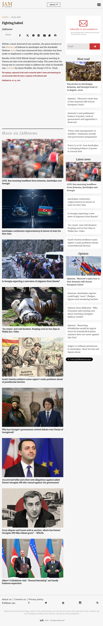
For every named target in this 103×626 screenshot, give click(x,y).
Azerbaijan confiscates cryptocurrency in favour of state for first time (31, 232)
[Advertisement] (32, 104)
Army (13, 50)
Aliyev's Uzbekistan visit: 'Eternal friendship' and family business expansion (30, 582)
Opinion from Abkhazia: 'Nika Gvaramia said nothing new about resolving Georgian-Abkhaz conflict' (82, 312)
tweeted (10, 68)
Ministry (10, 47)
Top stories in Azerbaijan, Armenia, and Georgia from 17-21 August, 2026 (83, 87)
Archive (6, 17)
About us (7, 599)
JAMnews (7, 29)
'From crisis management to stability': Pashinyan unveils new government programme (82, 133)
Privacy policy (36, 599)
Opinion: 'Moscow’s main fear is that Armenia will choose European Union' (83, 101)
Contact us (20, 599)
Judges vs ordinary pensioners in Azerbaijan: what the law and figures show (83, 349)
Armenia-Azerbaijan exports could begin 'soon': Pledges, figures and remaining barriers (83, 296)
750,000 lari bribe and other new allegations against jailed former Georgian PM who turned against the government (31, 481)
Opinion (83, 253)
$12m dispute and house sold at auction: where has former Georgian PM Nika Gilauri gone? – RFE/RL (31, 531)
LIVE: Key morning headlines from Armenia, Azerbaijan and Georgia (32, 182)
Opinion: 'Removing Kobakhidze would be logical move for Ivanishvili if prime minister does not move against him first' (83, 331)
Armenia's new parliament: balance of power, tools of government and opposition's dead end (82, 117)
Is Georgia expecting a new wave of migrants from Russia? (31, 281)
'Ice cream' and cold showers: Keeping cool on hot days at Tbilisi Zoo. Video (31, 330)
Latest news (83, 159)
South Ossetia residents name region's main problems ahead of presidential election (32, 380)
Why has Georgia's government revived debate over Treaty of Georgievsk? (32, 431)
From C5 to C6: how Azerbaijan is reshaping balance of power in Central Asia (83, 148)
